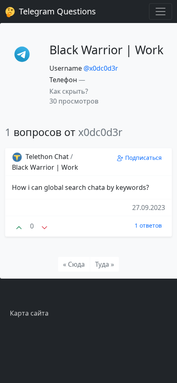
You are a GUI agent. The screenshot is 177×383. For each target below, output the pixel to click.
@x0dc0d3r (101, 68)
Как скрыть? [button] (68, 91)
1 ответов (148, 225)
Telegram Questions (56, 11)
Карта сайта (29, 313)
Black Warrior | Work (45, 167)
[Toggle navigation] (160, 11)
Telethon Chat (47, 156)
